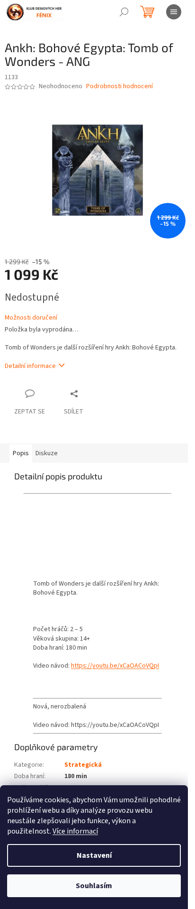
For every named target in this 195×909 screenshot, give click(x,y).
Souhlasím (94, 886)
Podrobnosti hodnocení (119, 86)
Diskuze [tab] (46, 453)
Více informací (75, 831)
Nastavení (94, 855)
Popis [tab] (21, 453)
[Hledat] (124, 11)
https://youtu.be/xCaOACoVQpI (115, 665)
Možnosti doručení (31, 317)
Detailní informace (30, 366)
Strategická (83, 765)
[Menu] (173, 11)
